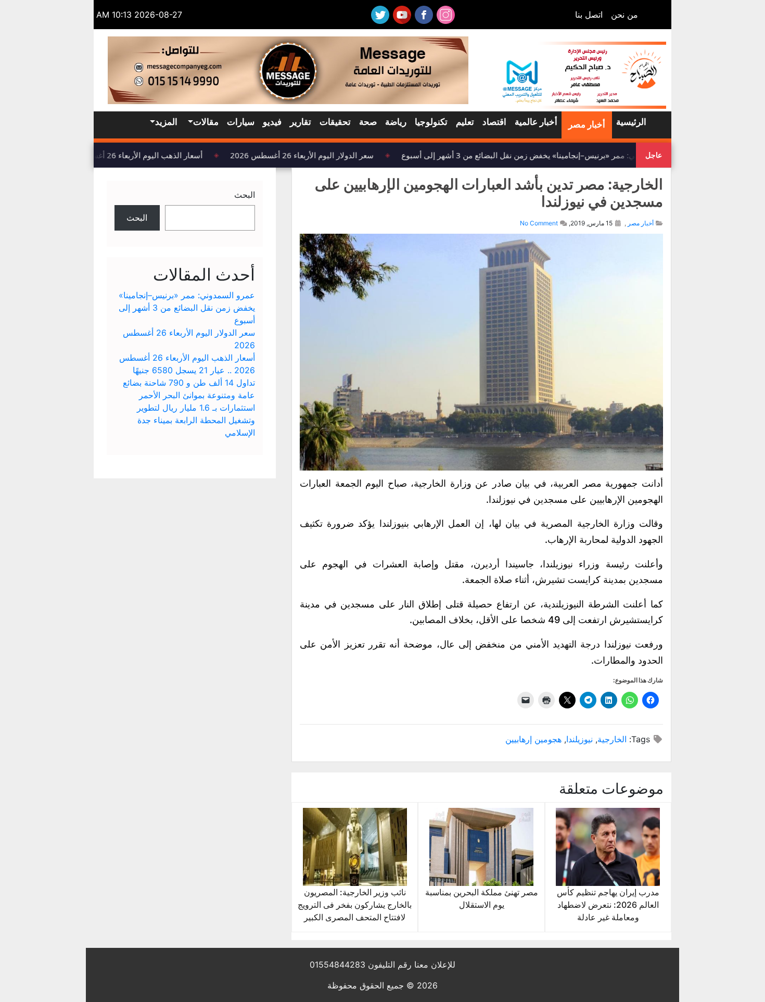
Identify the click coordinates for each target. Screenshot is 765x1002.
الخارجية (612, 739)
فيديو (272, 122)
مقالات (206, 122)
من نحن (624, 14)
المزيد (166, 122)
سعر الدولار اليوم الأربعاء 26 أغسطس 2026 (307, 155)
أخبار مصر (586, 124)
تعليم (465, 122)
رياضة (395, 122)
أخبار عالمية (536, 122)
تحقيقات (335, 122)
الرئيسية (631, 122)
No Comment (539, 223)
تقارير (300, 122)
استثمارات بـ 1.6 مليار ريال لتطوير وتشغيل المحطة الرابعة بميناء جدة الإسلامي (196, 420)
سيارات (240, 122)
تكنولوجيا (431, 122)
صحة (368, 122)
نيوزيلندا (579, 739)
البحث (244, 194)
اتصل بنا (589, 14)
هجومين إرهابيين (533, 739)
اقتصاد (494, 122)
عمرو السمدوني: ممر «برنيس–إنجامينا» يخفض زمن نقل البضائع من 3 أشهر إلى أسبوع (546, 155)
